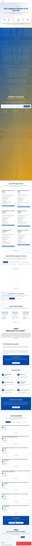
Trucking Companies (20, 264)
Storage (8, 264)
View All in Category (27, 264)
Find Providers (19, 543)
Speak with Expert (19, 298)
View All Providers (16, 288)
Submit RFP (12, 298)
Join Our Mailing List (16, 407)
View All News (15, 322)
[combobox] (19, 106)
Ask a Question (12, 522)
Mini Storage (3, 264)
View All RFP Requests (16, 250)
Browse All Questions (19, 522)
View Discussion (16, 443)
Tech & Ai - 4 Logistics (13, 264)
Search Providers (27, 106)
